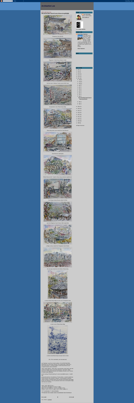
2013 (79, 112)
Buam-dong (45, 392)
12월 (80, 79)
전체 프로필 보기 (85, 17)
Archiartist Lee (48, 6)
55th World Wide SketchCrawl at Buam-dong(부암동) (55, 13)
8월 (79, 87)
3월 (79, 101)
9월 (79, 85)
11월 (80, 81)
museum (55, 392)
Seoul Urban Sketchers (83, 34)
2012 (79, 114)
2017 (79, 78)
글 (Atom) (50, 399)
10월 (80, 83)
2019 (79, 74)
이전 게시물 (71, 397)
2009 (79, 120)
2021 (79, 69)
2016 (79, 106)
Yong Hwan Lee (68, 392)
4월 (79, 96)
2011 (79, 116)
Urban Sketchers (81, 48)
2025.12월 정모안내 (87, 35)
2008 (79, 122)
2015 (79, 108)
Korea (49, 392)
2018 (79, 76)
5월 (79, 94)
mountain (51, 392)
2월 (79, 103)
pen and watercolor (60, 392)
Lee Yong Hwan (87, 14)
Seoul (65, 392)
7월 (79, 89)
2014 (79, 110)
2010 (79, 118)
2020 (79, 71)
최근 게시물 (43, 397)
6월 (79, 92)
